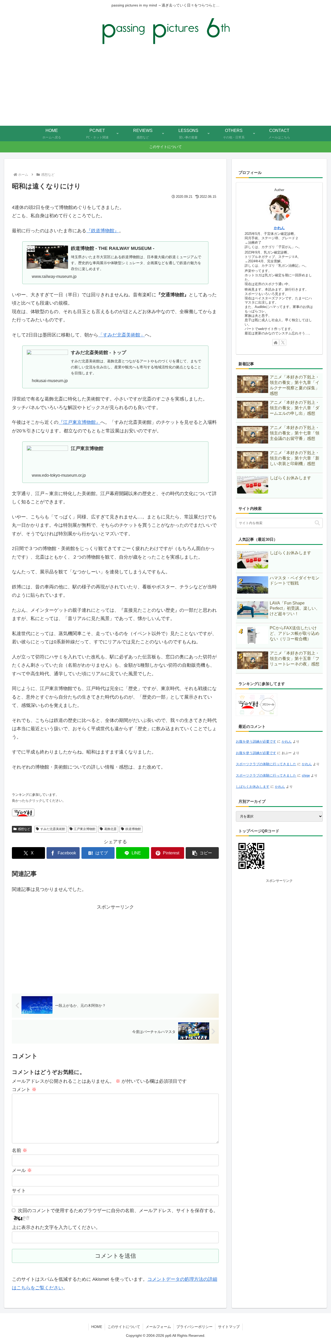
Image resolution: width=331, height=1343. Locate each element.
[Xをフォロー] (283, 342)
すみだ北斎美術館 (52, 829)
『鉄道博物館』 (102, 230)
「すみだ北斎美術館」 (121, 334)
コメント (24, 1089)
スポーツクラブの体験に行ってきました (266, 764)
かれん (279, 228)
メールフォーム (158, 1327)
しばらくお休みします (252, 787)
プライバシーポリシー (194, 1327)
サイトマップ (229, 1327)
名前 (19, 1150)
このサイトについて (124, 1327)
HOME (96, 1327)
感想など (24, 829)
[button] (202, 853)
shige (306, 775)
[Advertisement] (165, 87)
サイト (19, 1190)
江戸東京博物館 (84, 829)
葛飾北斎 (110, 829)
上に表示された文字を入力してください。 (56, 1227)
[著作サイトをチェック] (275, 342)
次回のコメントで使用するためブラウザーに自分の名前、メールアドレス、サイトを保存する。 (118, 1210)
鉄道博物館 (133, 829)
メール (22, 1170)
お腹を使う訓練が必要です (256, 741)
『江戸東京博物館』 (79, 422)
